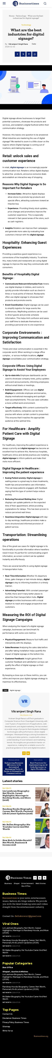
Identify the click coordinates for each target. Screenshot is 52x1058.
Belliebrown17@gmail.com (28, 916)
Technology (21, 16)
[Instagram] (24, 753)
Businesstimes (10, 898)
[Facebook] (17, 54)
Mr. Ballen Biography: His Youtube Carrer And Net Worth (16, 826)
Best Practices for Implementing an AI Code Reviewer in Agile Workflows (38, 766)
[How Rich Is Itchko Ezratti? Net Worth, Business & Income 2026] (42, 841)
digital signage (15, 690)
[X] (23, 54)
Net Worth (7, 788)
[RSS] (44, 878)
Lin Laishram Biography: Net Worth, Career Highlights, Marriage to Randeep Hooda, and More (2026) (17, 795)
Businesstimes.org (41, 1036)
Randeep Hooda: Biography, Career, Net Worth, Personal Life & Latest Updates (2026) (18, 811)
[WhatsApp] (34, 54)
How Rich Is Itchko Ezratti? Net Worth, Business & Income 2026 (17, 842)
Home (11, 16)
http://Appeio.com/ (26, 715)
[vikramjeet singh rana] (26, 701)
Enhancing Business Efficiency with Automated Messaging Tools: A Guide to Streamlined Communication (14, 768)
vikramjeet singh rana (18, 44)
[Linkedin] (28, 753)
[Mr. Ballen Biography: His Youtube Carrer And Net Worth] (42, 826)
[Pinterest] (28, 54)
